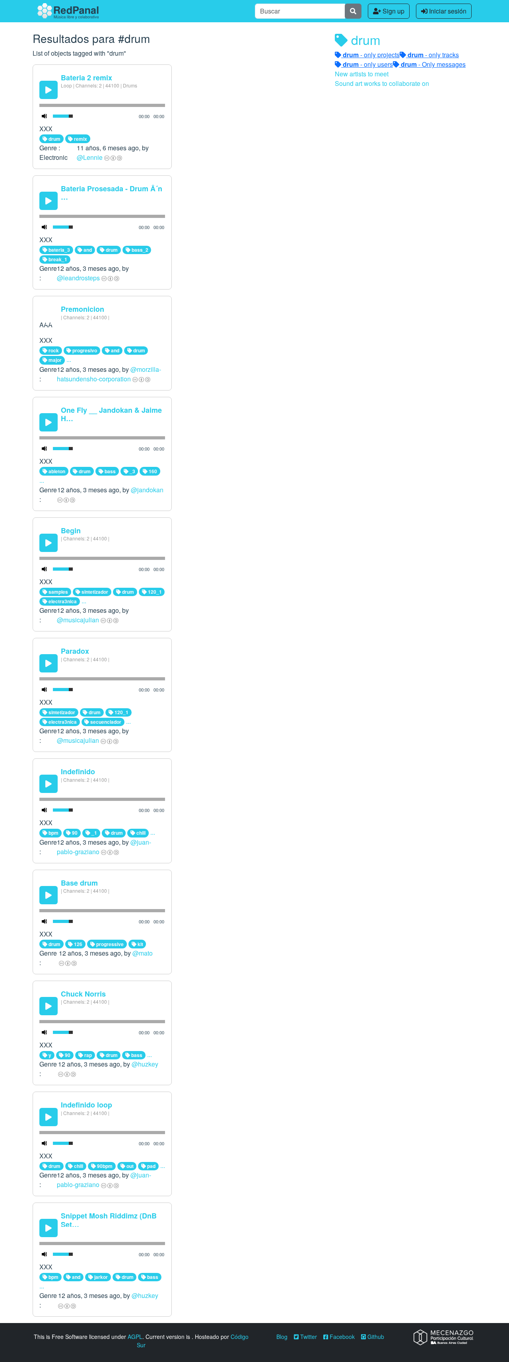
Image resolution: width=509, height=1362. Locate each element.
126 (77, 944)
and (87, 249)
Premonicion (82, 309)
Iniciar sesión (446, 11)
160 (152, 471)
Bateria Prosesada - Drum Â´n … (111, 192)
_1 (93, 832)
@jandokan (147, 489)
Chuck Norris (83, 994)
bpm (52, 832)
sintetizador (94, 591)
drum (53, 138)
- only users (368, 64)
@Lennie (90, 157)
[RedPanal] (68, 11)
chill (140, 832)
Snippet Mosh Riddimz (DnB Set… (109, 1220)
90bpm (104, 1166)
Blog (282, 1337)
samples (57, 591)
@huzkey (145, 1064)
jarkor (100, 1276)
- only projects (371, 54)
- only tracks (433, 54)
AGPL (135, 1337)
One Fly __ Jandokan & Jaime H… (111, 414)
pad (150, 1166)
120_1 (154, 591)
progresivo (84, 350)
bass (109, 471)
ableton (56, 471)
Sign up (392, 11)
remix (80, 138)
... (68, 359)
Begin (71, 530)
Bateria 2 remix (86, 77)
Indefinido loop (86, 1105)
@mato (142, 953)
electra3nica (62, 601)
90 (74, 832)
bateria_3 (58, 249)
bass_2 (139, 249)
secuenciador (105, 721)
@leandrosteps (78, 277)
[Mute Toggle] (44, 116)
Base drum (79, 883)
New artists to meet (362, 73)
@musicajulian (78, 619)
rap (87, 1055)
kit (139, 944)
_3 (131, 471)
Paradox (75, 651)
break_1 (57, 259)
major (54, 359)
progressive (109, 944)
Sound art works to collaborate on (382, 83)
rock (53, 350)
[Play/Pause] (48, 90)
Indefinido (78, 771)
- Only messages (433, 64)
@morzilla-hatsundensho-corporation (109, 374)
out (129, 1166)
